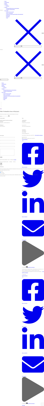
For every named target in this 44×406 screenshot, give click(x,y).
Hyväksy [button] (14, 161)
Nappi (1, 108)
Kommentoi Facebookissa (31, 267)
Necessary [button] (1, 171)
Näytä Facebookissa (24, 139)
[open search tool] (28, 76)
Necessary (2, 172)
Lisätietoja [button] (10, 161)
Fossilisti (15, 159)
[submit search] (21, 46)
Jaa (22, 140)
